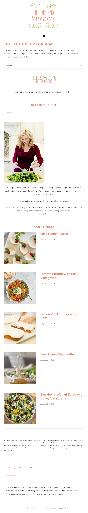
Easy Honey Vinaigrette (57, 354)
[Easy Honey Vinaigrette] (20, 368)
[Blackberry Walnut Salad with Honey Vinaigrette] (20, 409)
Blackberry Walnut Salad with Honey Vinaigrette (61, 396)
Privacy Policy (12, 475)
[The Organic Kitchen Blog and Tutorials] (44, 30)
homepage (9, 53)
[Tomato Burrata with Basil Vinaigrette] (20, 288)
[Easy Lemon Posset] (20, 248)
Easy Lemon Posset (54, 234)
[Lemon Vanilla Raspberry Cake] (20, 328)
